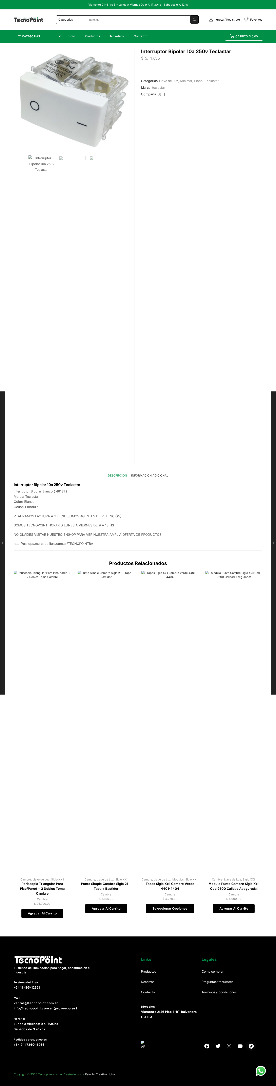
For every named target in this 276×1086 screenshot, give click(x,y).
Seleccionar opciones (190, 856)
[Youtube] (240, 1046)
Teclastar (212, 81)
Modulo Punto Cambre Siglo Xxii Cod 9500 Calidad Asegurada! (234, 886)
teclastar (158, 88)
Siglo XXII (57, 879)
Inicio (71, 36)
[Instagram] (229, 1046)
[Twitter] (159, 94)
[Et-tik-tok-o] (251, 1046)
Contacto (140, 36)
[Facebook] (164, 94)
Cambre (25, 879)
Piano (198, 81)
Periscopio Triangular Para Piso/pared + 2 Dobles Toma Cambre (42, 888)
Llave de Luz (168, 81)
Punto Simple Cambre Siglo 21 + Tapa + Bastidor (106, 886)
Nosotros (117, 36)
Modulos (178, 879)
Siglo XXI (121, 879)
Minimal (186, 81)
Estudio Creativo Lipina (100, 1074)
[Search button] (194, 20)
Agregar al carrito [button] (63, 856)
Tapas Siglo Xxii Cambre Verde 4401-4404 (170, 886)
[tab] (117, 475)
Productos (92, 36)
